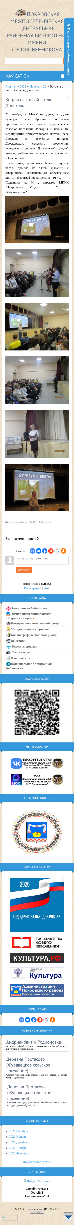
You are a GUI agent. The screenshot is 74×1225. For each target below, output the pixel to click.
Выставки (18, 640)
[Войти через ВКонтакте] (38, 551)
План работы (20, 658)
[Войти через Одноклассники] (63, 551)
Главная (10, 86)
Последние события (18, 522)
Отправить (24, 570)
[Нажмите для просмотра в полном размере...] (37, 246)
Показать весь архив (37, 1162)
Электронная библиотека (29, 608)
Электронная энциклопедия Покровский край (28, 616)
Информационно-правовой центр (35, 623)
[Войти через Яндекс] (51, 551)
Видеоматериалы (24, 646)
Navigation (17, 76)
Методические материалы (30, 629)
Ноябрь (35, 86)
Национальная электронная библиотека (29, 666)
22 (44, 86)
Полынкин (46, 522)
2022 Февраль (18, 1153)
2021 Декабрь (18, 1142)
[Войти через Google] (57, 551)
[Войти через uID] (32, 551)
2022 (23, 86)
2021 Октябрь (18, 1131)
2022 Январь (17, 1148)
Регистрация (32, 588)
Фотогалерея (21, 652)
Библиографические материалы (34, 635)
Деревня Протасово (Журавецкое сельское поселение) (28, 1065)
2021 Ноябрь (17, 1136)
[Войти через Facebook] (44, 551)
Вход (47, 588)
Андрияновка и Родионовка (33, 1042)
